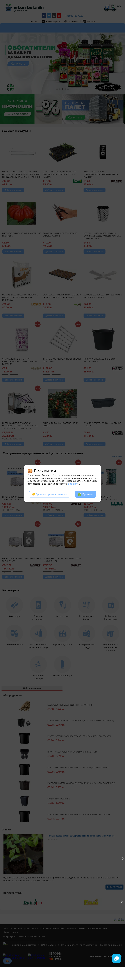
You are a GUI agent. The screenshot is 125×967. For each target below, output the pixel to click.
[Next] (122, 858)
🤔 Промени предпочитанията (49, 494)
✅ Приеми (85, 494)
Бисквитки (73, 483)
